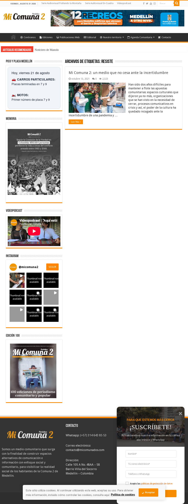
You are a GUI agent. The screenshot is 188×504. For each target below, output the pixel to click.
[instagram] (154, 3)
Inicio (13, 37)
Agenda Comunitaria (141, 37)
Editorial (91, 37)
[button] (17, 280)
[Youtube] (150, 3)
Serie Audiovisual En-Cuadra (99, 3)
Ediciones (48, 37)
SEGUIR (52, 267)
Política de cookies (123, 494)
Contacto (166, 37)
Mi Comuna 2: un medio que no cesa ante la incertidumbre (118, 72)
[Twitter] (147, 3)
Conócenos (30, 37)
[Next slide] (54, 162)
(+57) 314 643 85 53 (93, 435)
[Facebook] (144, 3)
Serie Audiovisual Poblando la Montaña (61, 3)
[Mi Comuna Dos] (24, 16)
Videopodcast (124, 3)
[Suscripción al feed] (67, 62)
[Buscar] (176, 3)
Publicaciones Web (70, 37)
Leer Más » (76, 122)
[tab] (22, 192)
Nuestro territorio (112, 37)
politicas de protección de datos (157, 483)
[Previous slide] (14, 162)
